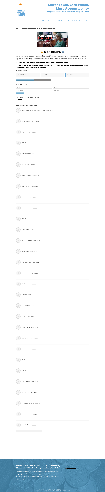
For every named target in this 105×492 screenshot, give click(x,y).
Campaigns (60, 20)
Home (43, 20)
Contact (81, 20)
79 (38, 431)
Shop (87, 20)
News (55, 20)
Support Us (74, 20)
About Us (49, 20)
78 (36, 431)
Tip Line (67, 20)
